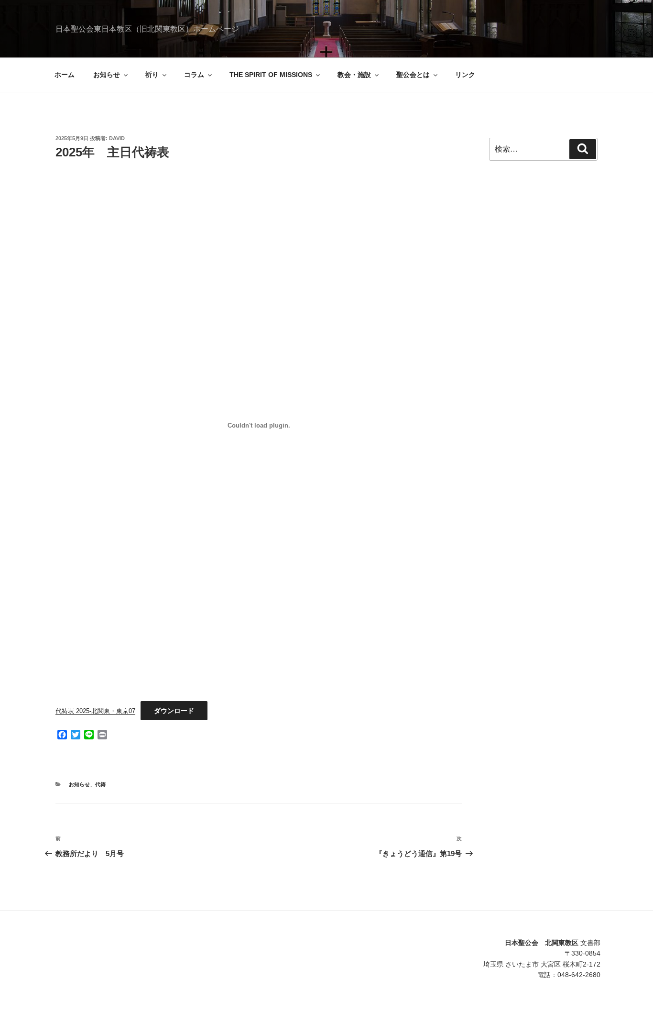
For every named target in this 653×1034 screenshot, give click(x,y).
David (117, 138)
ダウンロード (174, 711)
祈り (152, 74)
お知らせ (106, 74)
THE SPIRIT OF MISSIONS (270, 74)
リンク (465, 74)
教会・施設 (354, 74)
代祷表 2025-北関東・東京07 (95, 711)
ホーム (64, 74)
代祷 (100, 784)
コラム (194, 74)
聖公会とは (413, 74)
